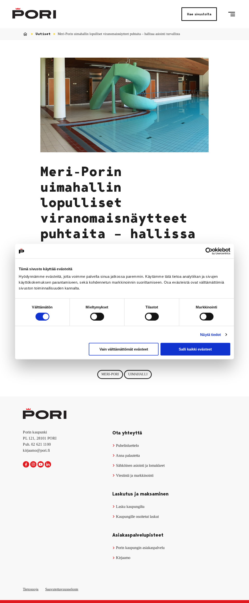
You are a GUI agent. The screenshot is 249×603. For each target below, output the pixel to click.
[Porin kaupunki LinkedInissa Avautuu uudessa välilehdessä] (48, 464)
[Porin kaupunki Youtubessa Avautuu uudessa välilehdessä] (40, 464)
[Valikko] (232, 14)
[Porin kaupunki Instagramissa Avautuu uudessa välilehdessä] (33, 464)
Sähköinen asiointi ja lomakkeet (140, 465)
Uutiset (43, 34)
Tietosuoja (30, 589)
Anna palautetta (127, 455)
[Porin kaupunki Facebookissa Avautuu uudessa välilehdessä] (26, 464)
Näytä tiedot (210, 334)
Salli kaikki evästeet (195, 349)
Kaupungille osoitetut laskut (137, 516)
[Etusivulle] (34, 13)
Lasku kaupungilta (129, 506)
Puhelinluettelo (127, 445)
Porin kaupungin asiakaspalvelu (140, 548)
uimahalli (138, 374)
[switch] (97, 316)
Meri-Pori (110, 374)
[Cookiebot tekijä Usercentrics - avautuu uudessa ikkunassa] (209, 251)
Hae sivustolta (199, 14)
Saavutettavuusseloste (61, 589)
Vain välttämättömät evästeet (123, 349)
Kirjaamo (122, 558)
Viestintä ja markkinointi (134, 475)
